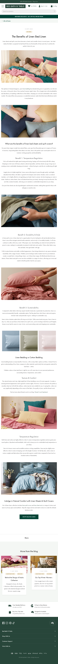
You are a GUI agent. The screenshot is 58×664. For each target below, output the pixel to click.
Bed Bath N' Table (7, 631)
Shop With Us (6, 636)
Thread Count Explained (41, 392)
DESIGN (20, 574)
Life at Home (6, 21)
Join (46, 6)
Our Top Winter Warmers (43, 577)
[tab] (29, 631)
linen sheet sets (38, 505)
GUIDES (29, 31)
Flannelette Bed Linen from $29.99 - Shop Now (29, 1)
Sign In (42, 6)
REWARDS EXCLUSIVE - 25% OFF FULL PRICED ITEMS (29, 16)
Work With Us (6, 646)
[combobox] (29, 11)
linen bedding (26, 89)
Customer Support (7, 641)
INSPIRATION (10, 574)
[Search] (54, 11)
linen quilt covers (26, 505)
